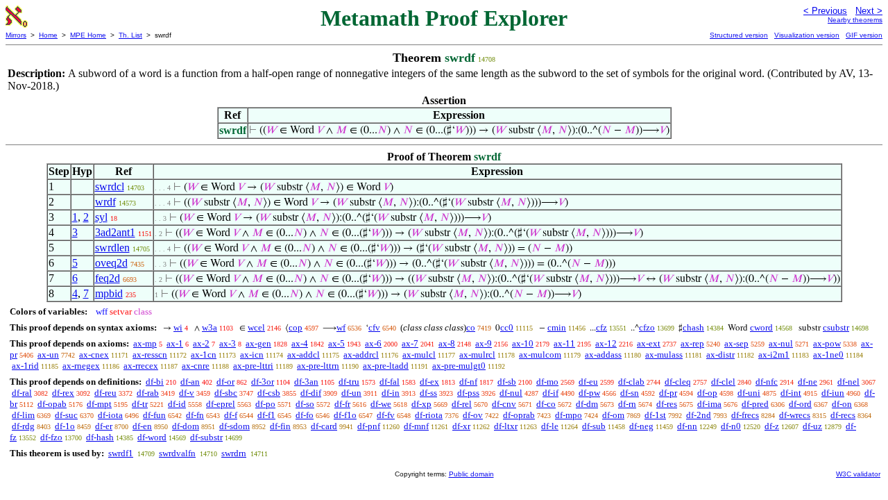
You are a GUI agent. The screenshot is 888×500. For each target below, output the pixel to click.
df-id (177, 404)
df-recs (842, 415)
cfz (601, 327)
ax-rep (692, 343)
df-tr (140, 404)
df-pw (589, 393)
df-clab (631, 381)
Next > (868, 11)
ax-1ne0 (828, 354)
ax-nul (781, 343)
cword (761, 327)
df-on (842, 404)
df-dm (587, 404)
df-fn (195, 415)
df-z (772, 426)
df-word (151, 437)
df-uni (748, 393)
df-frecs (745, 415)
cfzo (647, 327)
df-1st (655, 415)
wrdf (105, 202)
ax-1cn (203, 354)
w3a (209, 327)
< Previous (825, 11)
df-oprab (519, 415)
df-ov (473, 415)
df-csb (268, 393)
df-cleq (678, 381)
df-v (186, 393)
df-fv (386, 415)
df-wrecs (794, 415)
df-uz (812, 426)
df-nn (687, 426)
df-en (142, 426)
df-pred (755, 404)
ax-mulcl (419, 354)
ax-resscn (150, 354)
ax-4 (299, 343)
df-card (324, 426)
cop (295, 327)
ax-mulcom (540, 354)
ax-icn (252, 354)
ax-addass (603, 354)
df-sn (629, 393)
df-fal (389, 381)
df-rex (63, 393)
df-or (225, 381)
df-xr (461, 426)
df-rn (627, 404)
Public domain (471, 474)
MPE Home (88, 35)
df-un (351, 393)
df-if (550, 393)
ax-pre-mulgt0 (459, 365)
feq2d (107, 278)
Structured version (739, 35)
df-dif (310, 393)
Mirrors (16, 35)
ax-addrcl (361, 354)
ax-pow (827, 343)
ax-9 (483, 343)
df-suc (66, 415)
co (470, 327)
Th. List (130, 35)
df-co (546, 404)
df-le (549, 426)
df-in (391, 393)
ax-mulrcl (477, 354)
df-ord (800, 404)
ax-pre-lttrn (318, 365)
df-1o (65, 426)
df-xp (421, 404)
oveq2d (111, 263)
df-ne (807, 381)
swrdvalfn (177, 453)
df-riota (429, 415)
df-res (666, 404)
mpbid (109, 293)
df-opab (52, 404)
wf (340, 327)
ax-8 (446, 343)
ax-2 (201, 343)
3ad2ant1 (115, 232)
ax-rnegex (81, 365)
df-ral (22, 393)
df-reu (105, 393)
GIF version (864, 35)
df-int (790, 393)
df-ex (429, 381)
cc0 (506, 327)
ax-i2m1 (773, 354)
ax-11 (564, 343)
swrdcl (109, 186)
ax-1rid (25, 365)
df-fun (154, 415)
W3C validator (858, 474)
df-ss (428, 393)
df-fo (305, 415)
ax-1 (174, 343)
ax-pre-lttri (253, 365)
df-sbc (225, 393)
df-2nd (698, 415)
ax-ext (648, 343)
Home (48, 35)
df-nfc (766, 381)
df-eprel (220, 404)
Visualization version (806, 35)
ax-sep (736, 343)
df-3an (306, 381)
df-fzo (51, 437)
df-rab (148, 393)
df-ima (709, 404)
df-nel (848, 381)
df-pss (468, 393)
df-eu (588, 381)
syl (101, 217)
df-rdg (23, 426)
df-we (380, 404)
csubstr (836, 327)
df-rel (462, 404)
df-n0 (731, 426)
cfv (374, 327)
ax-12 (606, 343)
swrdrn (233, 453)
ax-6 (373, 343)
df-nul (511, 393)
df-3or (262, 381)
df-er (103, 426)
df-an (190, 381)
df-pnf (368, 426)
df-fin (280, 426)
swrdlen (112, 247)
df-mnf (416, 426)
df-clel (723, 381)
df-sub (594, 426)
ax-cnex (94, 354)
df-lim (23, 415)
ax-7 (410, 343)
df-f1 (266, 415)
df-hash (100, 437)
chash (693, 327)
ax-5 (336, 343)
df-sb (506, 381)
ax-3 (227, 343)
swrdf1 (120, 453)
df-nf (468, 381)
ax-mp (145, 343)
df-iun (832, 393)
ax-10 (522, 343)
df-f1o (345, 415)
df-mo (547, 381)
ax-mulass (664, 354)
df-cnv (504, 404)
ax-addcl (303, 354)
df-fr (342, 404)
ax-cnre (196, 365)
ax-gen (258, 343)
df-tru (349, 381)
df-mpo (568, 415)
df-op (707, 393)
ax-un (48, 354)
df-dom (185, 426)
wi (177, 327)
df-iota (110, 415)
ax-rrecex (140, 365)
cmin (556, 327)
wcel (256, 327)
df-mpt (99, 404)
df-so (305, 404)
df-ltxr (506, 426)
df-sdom (234, 426)
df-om (613, 415)
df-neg (641, 426)
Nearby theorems (855, 20)
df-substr (206, 437)
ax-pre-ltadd (386, 365)
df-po (265, 404)
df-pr (668, 393)
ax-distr (720, 354)
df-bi (155, 381)
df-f (230, 415)
